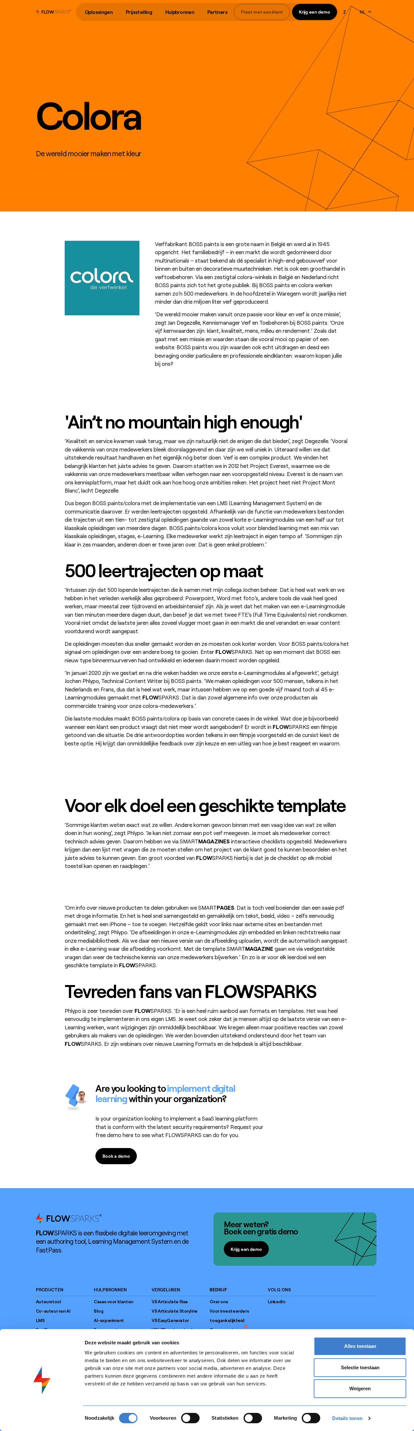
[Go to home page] (69, 1217)
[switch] (190, 1418)
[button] (98, 12)
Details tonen (347, 1418)
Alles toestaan (360, 1346)
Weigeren (360, 1388)
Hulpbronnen (179, 12)
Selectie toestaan (360, 1367)
